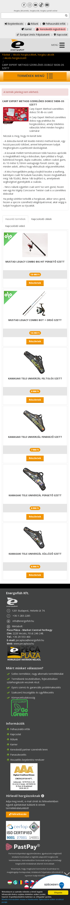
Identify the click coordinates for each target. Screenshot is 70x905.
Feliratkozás (19, 814)
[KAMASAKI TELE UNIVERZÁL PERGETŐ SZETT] (35, 478)
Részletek (35, 282)
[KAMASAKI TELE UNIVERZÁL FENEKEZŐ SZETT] (35, 420)
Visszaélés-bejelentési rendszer (27, 759)
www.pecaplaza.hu (24, 643)
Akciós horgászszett (15, 58)
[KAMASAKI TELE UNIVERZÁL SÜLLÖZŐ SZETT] (35, 537)
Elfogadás (58, 892)
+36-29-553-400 (21, 636)
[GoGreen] (17, 707)
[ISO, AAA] (23, 828)
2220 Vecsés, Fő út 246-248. (28, 633)
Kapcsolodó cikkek (41, 219)
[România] (21, 882)
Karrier (28, 29)
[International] (15, 882)
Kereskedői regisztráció (52, 29)
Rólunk (34, 23)
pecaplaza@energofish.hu (30, 640)
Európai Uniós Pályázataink (34, 34)
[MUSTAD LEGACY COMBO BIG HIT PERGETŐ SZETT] (35, 245)
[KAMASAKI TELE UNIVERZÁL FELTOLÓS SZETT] (35, 361)
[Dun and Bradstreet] (22, 776)
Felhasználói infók (55, 23)
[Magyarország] (9, 882)
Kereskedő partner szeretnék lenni (29, 749)
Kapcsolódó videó (15, 226)
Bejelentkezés (15, 23)
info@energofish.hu (23, 621)
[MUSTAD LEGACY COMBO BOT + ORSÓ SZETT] (35, 303)
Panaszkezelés (18, 754)
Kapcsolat (61, 34)
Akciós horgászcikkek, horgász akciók (33, 54)
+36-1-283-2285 (21, 615)
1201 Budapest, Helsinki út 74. (28, 610)
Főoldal (6, 54)
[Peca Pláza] (24, 653)
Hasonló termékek (15, 219)
